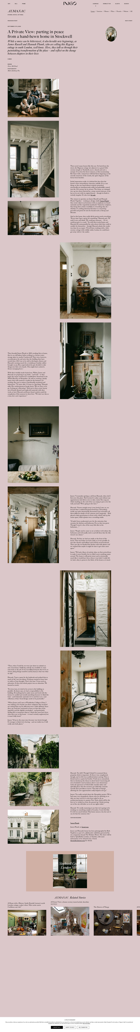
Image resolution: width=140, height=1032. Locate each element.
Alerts (117, 3)
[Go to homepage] (70, 3)
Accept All (56, 1027)
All (131, 11)
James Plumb (104, 201)
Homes (106, 11)
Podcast (126, 11)
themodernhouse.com (77, 840)
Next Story (128, 20)
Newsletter (107, 3)
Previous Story (12, 20)
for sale (93, 195)
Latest (93, 11)
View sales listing (70, 879)
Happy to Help (70, 1027)
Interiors (99, 11)
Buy (9, 3)
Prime (24, 3)
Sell (16, 3)
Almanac (96, 3)
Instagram (85, 827)
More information (86, 1023)
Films (112, 11)
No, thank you (83, 1027)
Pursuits (119, 11)
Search (126, 3)
